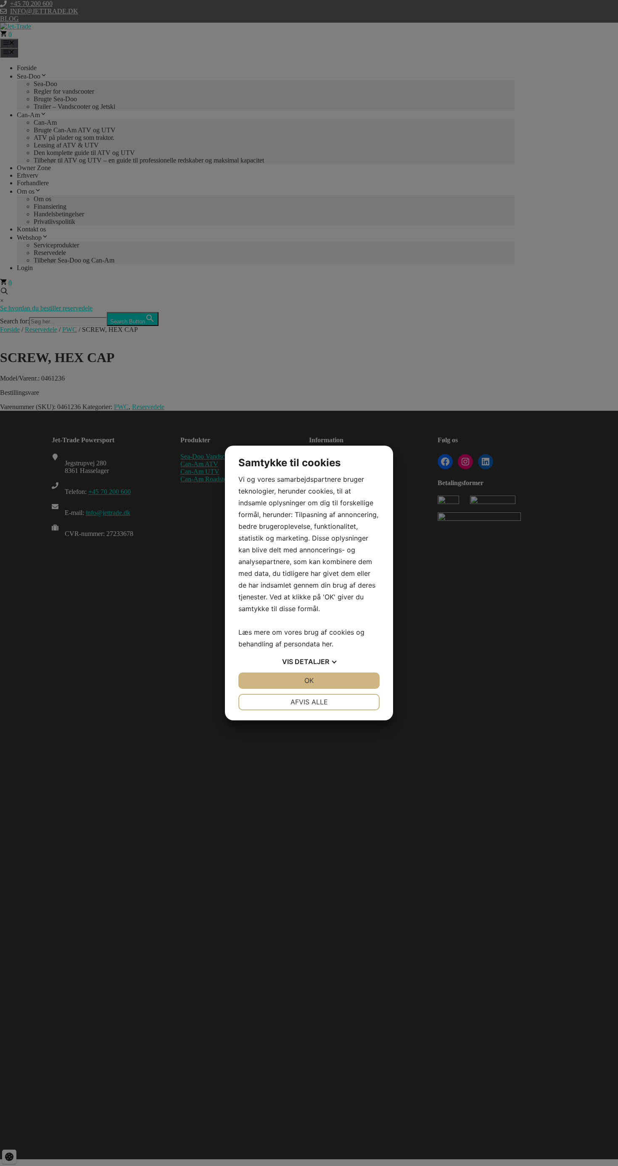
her (327, 644)
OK (309, 680)
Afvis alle (309, 702)
